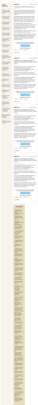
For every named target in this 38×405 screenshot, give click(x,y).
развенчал (21, 35)
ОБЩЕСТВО (16, 4)
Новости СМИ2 (16, 52)
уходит (18, 85)
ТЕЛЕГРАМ (25, 49)
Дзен (21, 49)
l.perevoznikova (34, 4)
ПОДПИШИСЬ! (26, 45)
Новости (16, 49)
